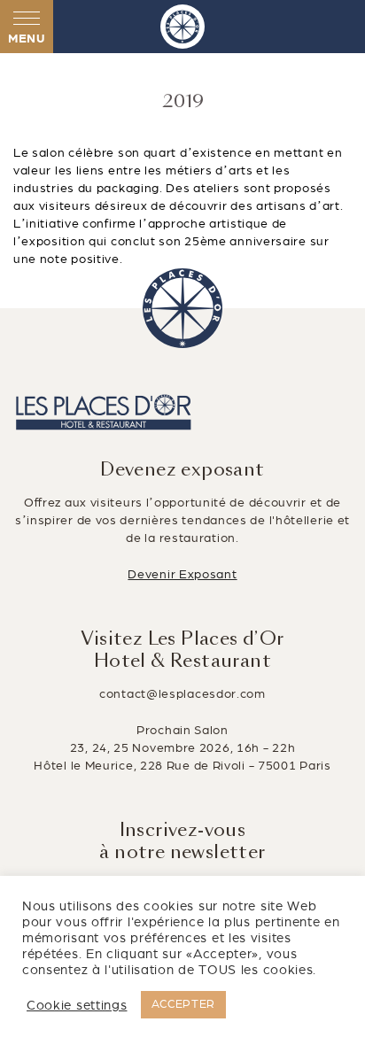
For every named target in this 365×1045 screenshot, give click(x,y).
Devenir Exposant (182, 574)
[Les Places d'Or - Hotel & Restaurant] (182, 26)
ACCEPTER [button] (183, 1004)
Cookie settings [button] (77, 1005)
